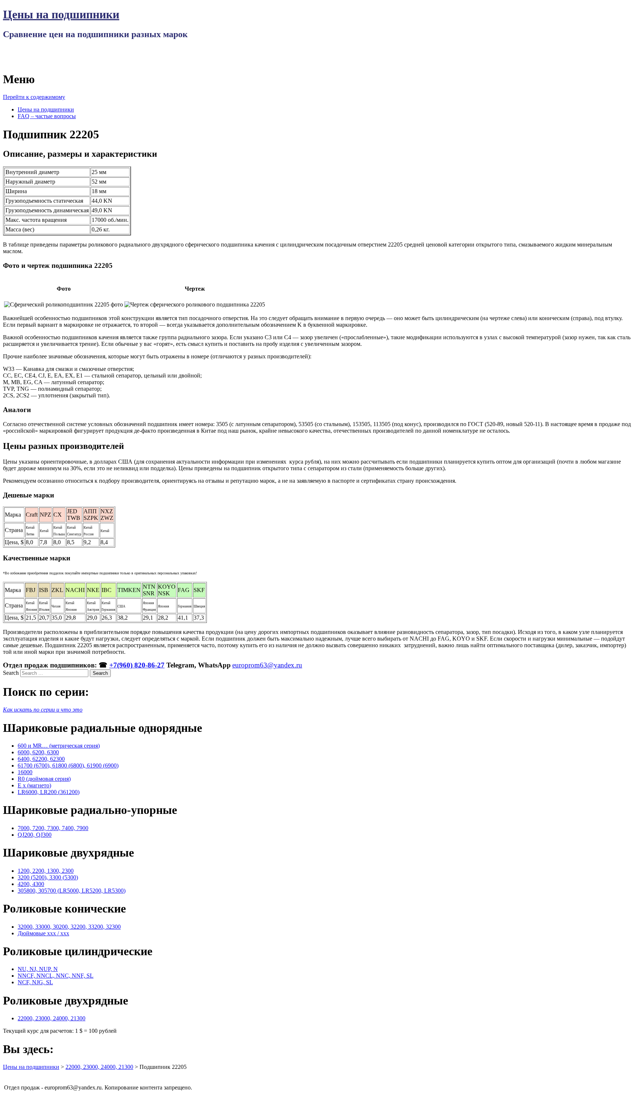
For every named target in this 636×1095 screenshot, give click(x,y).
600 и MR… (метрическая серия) (59, 746)
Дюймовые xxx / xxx (43, 933)
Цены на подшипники (61, 14)
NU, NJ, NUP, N (38, 969)
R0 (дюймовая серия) (44, 779)
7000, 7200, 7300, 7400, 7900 (53, 828)
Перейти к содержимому (34, 97)
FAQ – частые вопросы (47, 116)
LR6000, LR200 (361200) (49, 792)
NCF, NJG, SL (35, 982)
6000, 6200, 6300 (38, 752)
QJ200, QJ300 (35, 835)
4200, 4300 (31, 884)
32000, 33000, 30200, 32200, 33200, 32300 (69, 927)
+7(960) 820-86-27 (137, 665)
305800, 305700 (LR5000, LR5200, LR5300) (72, 890)
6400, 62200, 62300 (41, 759)
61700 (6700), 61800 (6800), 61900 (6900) (68, 765)
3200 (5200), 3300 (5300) (48, 877)
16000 (25, 772)
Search (11, 673)
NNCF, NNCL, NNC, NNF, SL (55, 975)
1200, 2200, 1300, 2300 (46, 871)
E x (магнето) (34, 785)
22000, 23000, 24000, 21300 (51, 1018)
